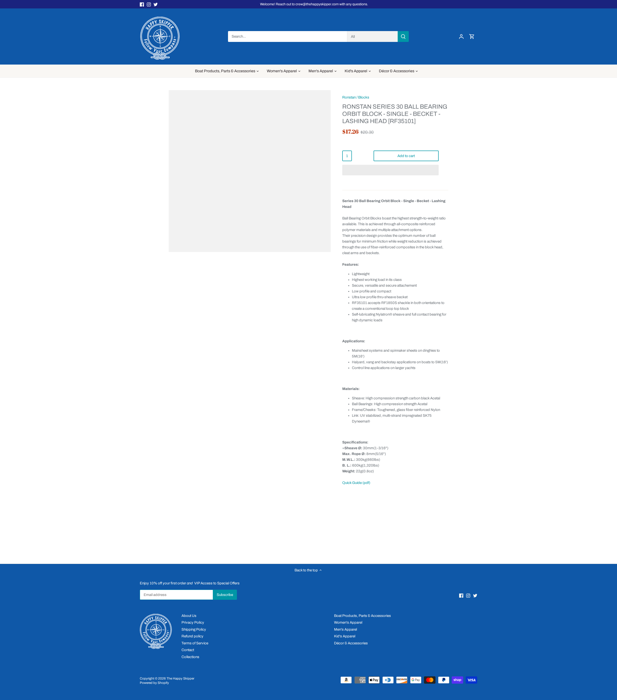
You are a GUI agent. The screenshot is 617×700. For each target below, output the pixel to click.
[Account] (461, 36)
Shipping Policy (193, 629)
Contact (187, 650)
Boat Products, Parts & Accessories (362, 616)
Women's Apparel (348, 622)
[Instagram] (149, 4)
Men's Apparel (345, 629)
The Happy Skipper (180, 678)
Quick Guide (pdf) (356, 483)
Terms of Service (194, 643)
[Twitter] (156, 4)
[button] (390, 170)
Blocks (363, 97)
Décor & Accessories (351, 643)
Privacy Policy (192, 622)
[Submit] (403, 36)
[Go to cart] (472, 36)
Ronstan (349, 97)
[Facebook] (142, 4)
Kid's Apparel (344, 636)
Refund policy (192, 636)
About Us (188, 616)
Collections (190, 657)
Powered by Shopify (154, 683)
